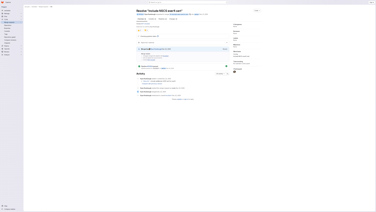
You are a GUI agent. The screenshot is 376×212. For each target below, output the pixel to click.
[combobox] (220, 73)
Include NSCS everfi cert (241, 56)
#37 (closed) (145, 24)
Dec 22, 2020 (144, 26)
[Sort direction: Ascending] (227, 73)
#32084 (150, 66)
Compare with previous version (152, 84)
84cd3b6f (166, 56)
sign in (186, 99)
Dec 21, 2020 (203, 14)
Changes (173, 19)
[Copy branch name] (190, 14)
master (197, 14)
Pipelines (162, 19)
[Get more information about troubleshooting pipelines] (158, 36)
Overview (142, 19)
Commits (152, 19)
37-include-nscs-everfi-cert (179, 14)
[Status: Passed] (139, 66)
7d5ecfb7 (146, 81)
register (179, 99)
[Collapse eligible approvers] (227, 42)
